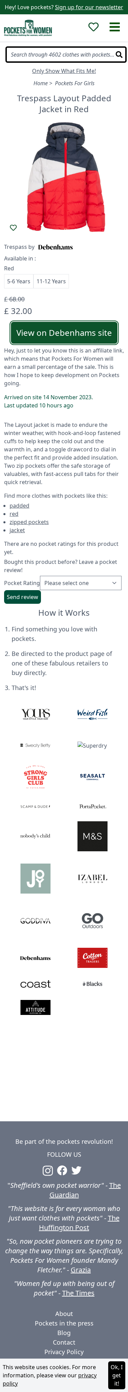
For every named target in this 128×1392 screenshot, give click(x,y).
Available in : (20, 258)
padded (19, 505)
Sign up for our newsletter (89, 7)
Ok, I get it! (117, 1375)
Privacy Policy (64, 1352)
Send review (22, 597)
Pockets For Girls (75, 83)
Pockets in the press (64, 1323)
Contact (64, 1342)
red (14, 514)
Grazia (81, 1269)
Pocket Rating (22, 583)
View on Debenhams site (64, 332)
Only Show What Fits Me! (64, 71)
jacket (17, 530)
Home (40, 83)
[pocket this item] (13, 228)
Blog (64, 1333)
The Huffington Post (79, 1222)
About (64, 1313)
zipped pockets (29, 522)
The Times (78, 1293)
